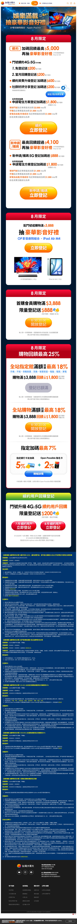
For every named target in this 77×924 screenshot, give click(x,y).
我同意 (70, 921)
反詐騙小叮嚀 (26, 904)
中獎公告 (25, 897)
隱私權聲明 (12, 922)
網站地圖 (36, 893)
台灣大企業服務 (46, 890)
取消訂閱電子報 (13, 901)
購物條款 (25, 893)
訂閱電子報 (12, 897)
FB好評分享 (13, 589)
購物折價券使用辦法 (14, 904)
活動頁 (60, 702)
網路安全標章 (26, 901)
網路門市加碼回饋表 (13, 595)
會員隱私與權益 (27, 890)
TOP (75, 914)
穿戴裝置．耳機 (23, 700)
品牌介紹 (36, 890)
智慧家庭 (30, 700)
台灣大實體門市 (46, 893)
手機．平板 (14, 700)
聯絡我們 (36, 897)
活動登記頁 (28, 648)
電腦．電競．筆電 (38, 700)
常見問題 (11, 890)
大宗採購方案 (12, 893)
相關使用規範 (24, 856)
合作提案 (36, 901)
